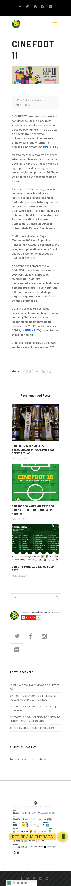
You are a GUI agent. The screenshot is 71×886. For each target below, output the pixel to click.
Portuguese (19, 882)
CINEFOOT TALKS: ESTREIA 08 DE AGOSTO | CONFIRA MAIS (33, 708)
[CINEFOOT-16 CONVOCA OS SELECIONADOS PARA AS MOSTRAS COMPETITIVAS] (35, 423)
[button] (62, 837)
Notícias (26, 105)
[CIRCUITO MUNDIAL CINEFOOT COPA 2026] (35, 544)
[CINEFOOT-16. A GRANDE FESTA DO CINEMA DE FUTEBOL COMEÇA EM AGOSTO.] (35, 484)
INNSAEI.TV (32, 330)
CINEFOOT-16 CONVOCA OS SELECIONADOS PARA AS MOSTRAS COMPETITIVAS (33, 449)
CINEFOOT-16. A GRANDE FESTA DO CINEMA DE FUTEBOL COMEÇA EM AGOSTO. (33, 510)
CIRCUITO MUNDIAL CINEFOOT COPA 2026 (32, 728)
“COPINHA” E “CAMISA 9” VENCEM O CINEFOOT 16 (34, 687)
